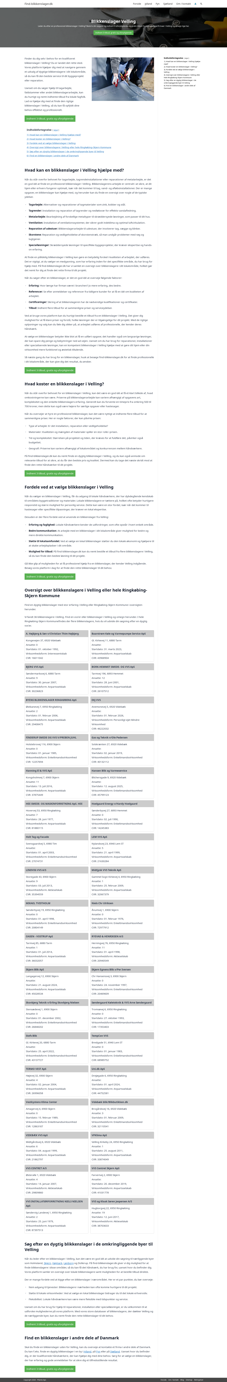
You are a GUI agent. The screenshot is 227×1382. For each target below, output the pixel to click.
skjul (56, 130)
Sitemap (189, 1380)
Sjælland (167, 3)
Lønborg (69, 1263)
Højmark (57, 1263)
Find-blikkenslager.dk (39, 4)
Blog (182, 1380)
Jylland (148, 3)
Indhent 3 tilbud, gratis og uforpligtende (113, 32)
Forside (137, 3)
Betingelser (198, 1380)
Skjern (47, 1263)
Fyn (157, 3)
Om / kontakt (183, 3)
